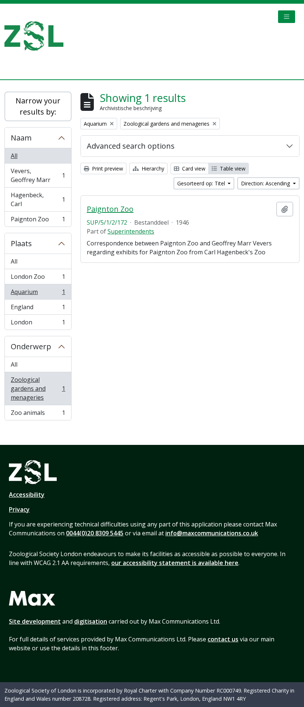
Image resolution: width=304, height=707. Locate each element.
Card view (193, 168)
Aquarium (37, 294)
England (37, 309)
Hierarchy (152, 168)
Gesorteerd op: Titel (202, 183)
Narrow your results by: (38, 106)
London (37, 324)
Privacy (19, 509)
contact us (223, 639)
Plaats (21, 243)
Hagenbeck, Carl (37, 199)
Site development (35, 621)
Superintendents (131, 231)
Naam (21, 138)
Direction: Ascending (266, 183)
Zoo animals (37, 414)
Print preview (106, 168)
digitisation (90, 621)
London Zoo (37, 278)
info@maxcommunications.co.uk (211, 533)
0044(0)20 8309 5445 (94, 533)
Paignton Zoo (37, 221)
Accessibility (26, 494)
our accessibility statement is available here (174, 563)
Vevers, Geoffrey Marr (37, 175)
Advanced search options (131, 146)
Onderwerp (31, 346)
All (14, 156)
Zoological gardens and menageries (37, 389)
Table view (231, 168)
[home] (36, 36)
